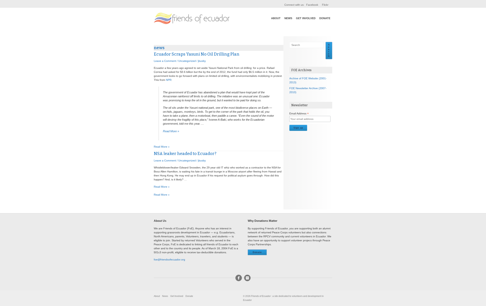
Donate (324, 18)
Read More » (171, 131)
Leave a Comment (165, 60)
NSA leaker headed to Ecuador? (185, 153)
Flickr (325, 4)
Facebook (312, 4)
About (276, 18)
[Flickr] (247, 278)
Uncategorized (187, 60)
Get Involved (306, 18)
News (288, 18)
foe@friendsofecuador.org (169, 259)
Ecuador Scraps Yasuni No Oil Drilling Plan (196, 54)
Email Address (299, 113)
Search (329, 50)
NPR (168, 79)
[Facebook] (238, 278)
